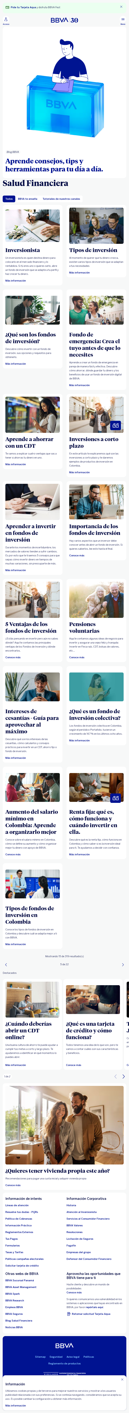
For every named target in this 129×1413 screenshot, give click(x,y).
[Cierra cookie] (122, 1379)
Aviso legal (73, 1356)
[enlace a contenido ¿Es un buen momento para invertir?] (32, 502)
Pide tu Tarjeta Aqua (23, 7)
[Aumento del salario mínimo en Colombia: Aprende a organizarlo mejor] (32, 787)
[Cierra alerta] (121, 7)
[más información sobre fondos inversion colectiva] (96, 686)
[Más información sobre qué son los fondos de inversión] (32, 310)
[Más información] (32, 225)
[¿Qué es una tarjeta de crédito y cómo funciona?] (93, 999)
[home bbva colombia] (64, 20)
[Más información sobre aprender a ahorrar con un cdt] (32, 415)
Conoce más (74, 1292)
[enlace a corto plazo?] (96, 415)
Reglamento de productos (64, 1363)
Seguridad (56, 1356)
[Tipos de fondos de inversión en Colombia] (32, 884)
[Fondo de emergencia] (96, 310)
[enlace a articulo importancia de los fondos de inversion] (96, 501)
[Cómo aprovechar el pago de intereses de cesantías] (32, 686)
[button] (123, 1076)
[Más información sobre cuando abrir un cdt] (32, 1000)
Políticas (88, 1356)
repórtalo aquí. (95, 1307)
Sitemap (40, 1356)
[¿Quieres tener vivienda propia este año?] (64, 1125)
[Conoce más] (32, 600)
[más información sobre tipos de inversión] (96, 226)
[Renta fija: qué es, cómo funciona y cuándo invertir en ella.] (96, 787)
